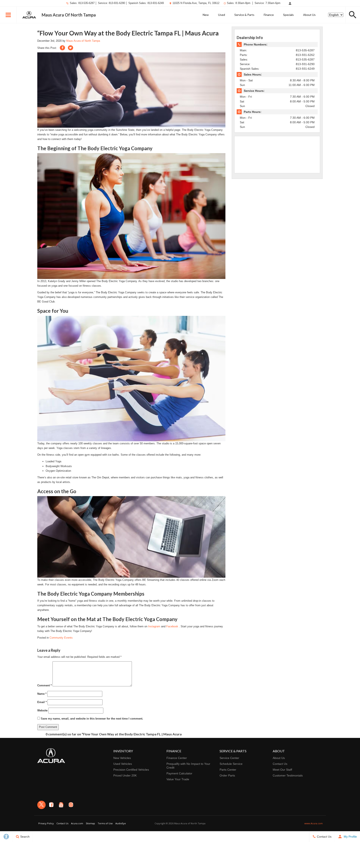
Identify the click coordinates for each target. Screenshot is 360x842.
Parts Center (228, 769)
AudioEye (120, 823)
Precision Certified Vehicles (131, 769)
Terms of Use (105, 823)
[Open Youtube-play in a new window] (61, 804)
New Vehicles (122, 758)
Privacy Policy (46, 823)
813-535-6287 (86, 3)
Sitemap (90, 823)
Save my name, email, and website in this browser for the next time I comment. (92, 718)
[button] (8, 14)
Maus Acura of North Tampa (83, 40)
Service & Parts (244, 14)
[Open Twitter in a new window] (41, 805)
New (206, 14)
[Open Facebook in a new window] (51, 804)
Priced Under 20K (125, 775)
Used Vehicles (122, 763)
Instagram (154, 626)
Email (42, 702)
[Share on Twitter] (70, 47)
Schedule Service (231, 763)
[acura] (29, 14)
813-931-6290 (117, 3)
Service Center (229, 758)
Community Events (61, 637)
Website (42, 710)
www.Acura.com (313, 823)
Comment (44, 685)
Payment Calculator (179, 773)
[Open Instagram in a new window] (71, 804)
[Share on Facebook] (62, 47)
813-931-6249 (156, 3)
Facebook (172, 626)
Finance (269, 14)
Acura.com (77, 823)
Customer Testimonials (288, 775)
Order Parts (227, 775)
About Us (309, 14)
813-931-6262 (305, 55)
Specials (288, 14)
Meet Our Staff (282, 769)
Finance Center (176, 758)
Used (221, 14)
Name (41, 693)
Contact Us (280, 763)
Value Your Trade (177, 779)
